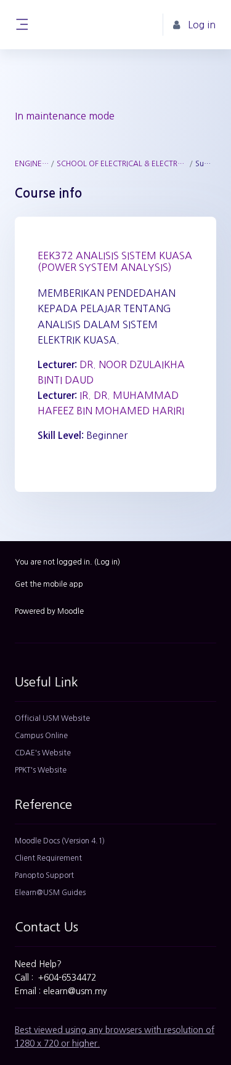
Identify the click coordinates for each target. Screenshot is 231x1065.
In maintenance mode (65, 116)
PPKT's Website (41, 770)
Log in (107, 562)
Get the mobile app (49, 584)
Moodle (70, 611)
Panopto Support (44, 875)
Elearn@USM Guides (50, 892)
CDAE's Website (43, 753)
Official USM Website (52, 718)
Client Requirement (48, 858)
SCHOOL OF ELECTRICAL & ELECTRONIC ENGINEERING (122, 163)
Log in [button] (202, 25)
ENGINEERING (32, 163)
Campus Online (41, 735)
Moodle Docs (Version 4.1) (60, 841)
